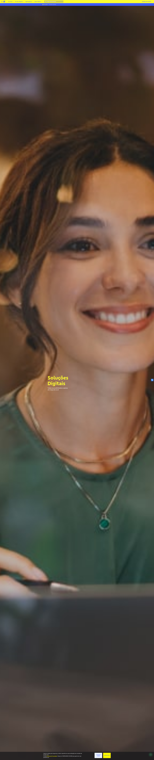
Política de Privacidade (52, 756)
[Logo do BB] (4, 1)
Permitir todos (107, 755)
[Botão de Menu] (2, 2)
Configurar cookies (98, 755)
